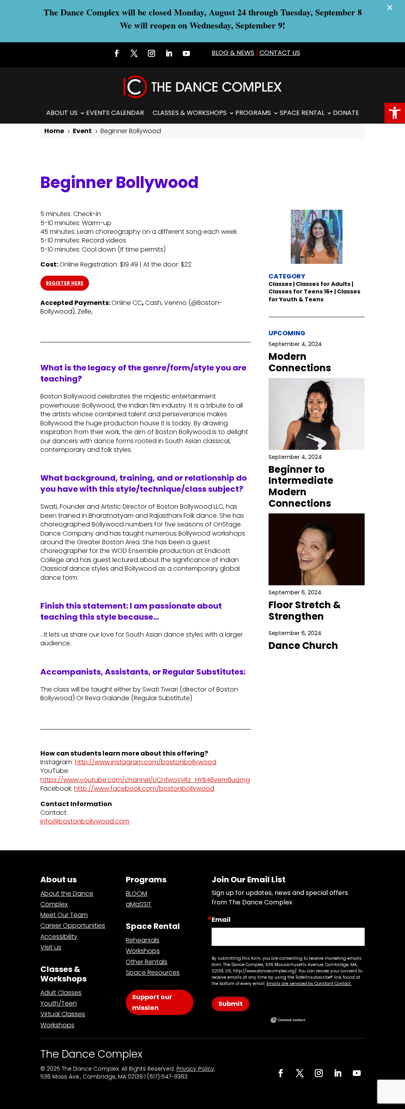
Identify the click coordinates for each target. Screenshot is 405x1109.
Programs (253, 112)
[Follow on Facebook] (117, 53)
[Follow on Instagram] (151, 53)
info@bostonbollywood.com (84, 821)
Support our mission (152, 1002)
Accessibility (59, 936)
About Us (62, 112)
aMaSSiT (138, 904)
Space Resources (153, 972)
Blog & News (233, 52)
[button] (394, 113)
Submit (230, 1003)
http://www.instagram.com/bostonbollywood (145, 762)
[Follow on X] (134, 53)
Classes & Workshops (190, 112)
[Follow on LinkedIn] (169, 53)
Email (221, 920)
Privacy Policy (195, 1069)
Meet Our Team (64, 914)
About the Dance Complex (66, 899)
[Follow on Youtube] (186, 53)
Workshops (57, 1025)
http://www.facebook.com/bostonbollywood (144, 788)
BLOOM (136, 893)
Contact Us (279, 52)
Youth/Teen (58, 1003)
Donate (346, 112)
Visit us (50, 947)
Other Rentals (146, 961)
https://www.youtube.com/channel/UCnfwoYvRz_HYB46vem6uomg (145, 779)
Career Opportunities (72, 925)
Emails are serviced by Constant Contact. (309, 984)
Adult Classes (60, 992)
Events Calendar (115, 112)
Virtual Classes (62, 1014)
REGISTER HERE (64, 283)
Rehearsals (142, 940)
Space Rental (302, 112)
